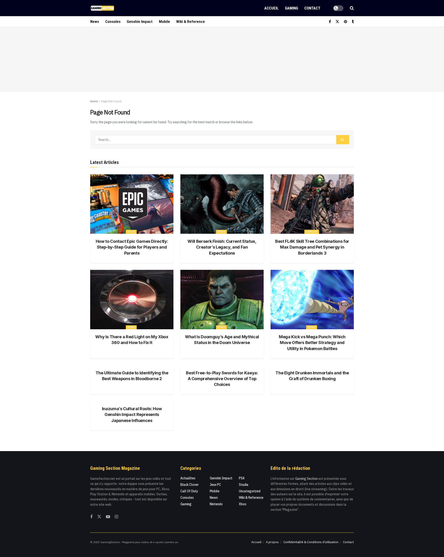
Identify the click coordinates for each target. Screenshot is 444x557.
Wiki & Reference (190, 21)
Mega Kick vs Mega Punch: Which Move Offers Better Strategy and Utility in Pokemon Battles (312, 342)
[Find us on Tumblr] (353, 21)
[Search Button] (352, 8)
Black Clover (189, 485)
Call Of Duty (189, 491)
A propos (272, 542)
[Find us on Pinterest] (345, 21)
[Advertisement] (222, 59)
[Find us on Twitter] (337, 21)
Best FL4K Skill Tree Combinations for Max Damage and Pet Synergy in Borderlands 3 (312, 247)
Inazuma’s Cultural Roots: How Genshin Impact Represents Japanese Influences (132, 414)
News (94, 21)
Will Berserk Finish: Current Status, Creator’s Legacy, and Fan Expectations (222, 247)
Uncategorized (249, 491)
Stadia (243, 485)
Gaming (291, 8)
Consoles (112, 21)
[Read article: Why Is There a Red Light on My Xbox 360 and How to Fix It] (131, 299)
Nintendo (216, 504)
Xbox (131, 231)
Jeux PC (215, 485)
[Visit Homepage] (102, 8)
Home (94, 101)
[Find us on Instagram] (116, 517)
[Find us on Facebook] (330, 21)
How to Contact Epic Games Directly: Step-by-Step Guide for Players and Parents (132, 247)
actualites (187, 478)
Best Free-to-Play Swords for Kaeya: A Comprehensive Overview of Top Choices (222, 378)
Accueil (271, 8)
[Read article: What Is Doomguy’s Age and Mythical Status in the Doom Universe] (222, 299)
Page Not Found (111, 101)
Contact (312, 8)
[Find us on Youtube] (108, 517)
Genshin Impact (139, 21)
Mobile (164, 21)
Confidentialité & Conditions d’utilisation (310, 542)
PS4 (241, 478)
